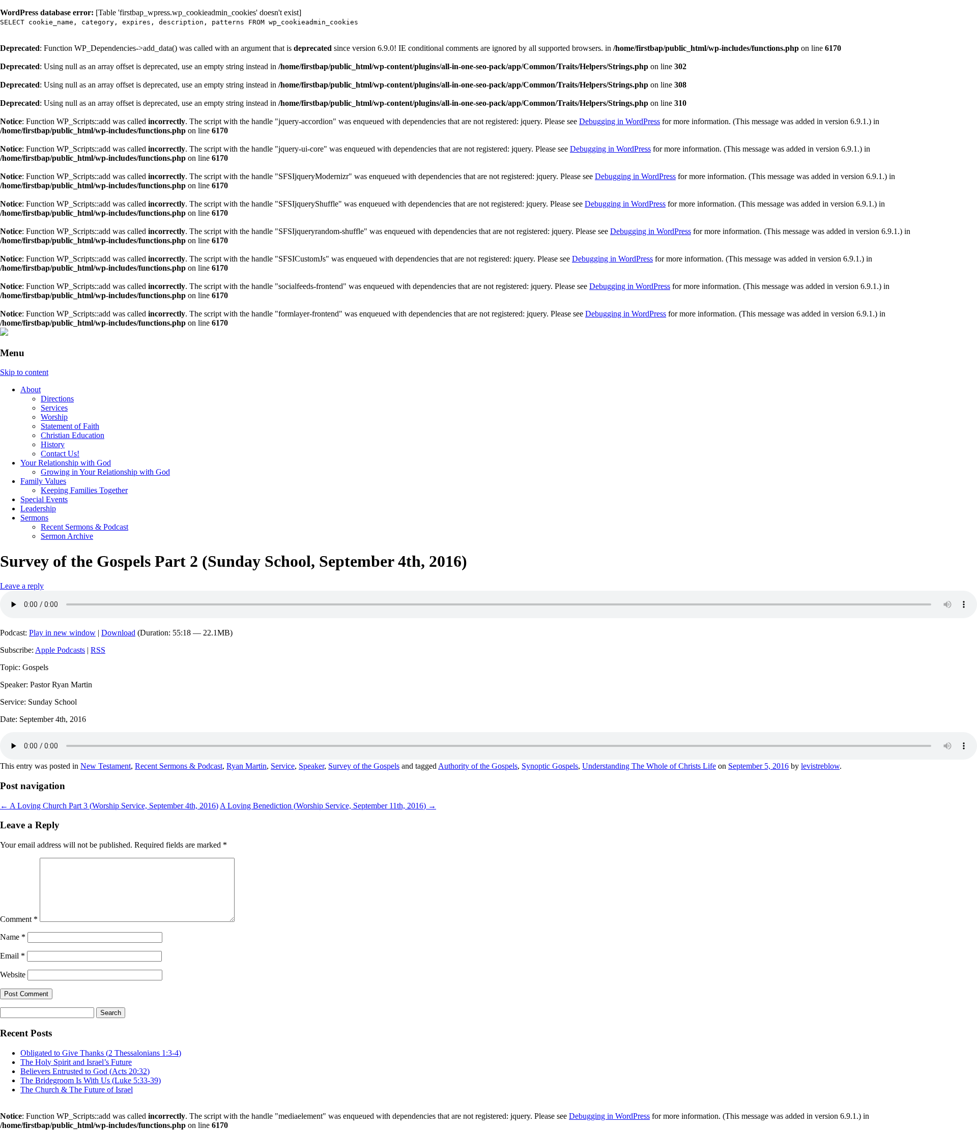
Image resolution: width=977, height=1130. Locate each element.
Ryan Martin (246, 766)
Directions (57, 398)
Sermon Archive (67, 536)
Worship (54, 417)
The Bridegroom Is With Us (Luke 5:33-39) (90, 1080)
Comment (19, 919)
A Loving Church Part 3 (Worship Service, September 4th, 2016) (109, 805)
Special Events (44, 499)
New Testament (105, 766)
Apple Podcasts (60, 650)
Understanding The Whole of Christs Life (649, 766)
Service (283, 766)
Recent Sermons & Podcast (84, 527)
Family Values (43, 481)
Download (118, 632)
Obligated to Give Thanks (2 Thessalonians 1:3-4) (100, 1053)
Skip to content (24, 372)
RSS (98, 650)
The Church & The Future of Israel (76, 1089)
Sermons (34, 517)
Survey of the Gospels (363, 766)
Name (12, 937)
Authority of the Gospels (478, 766)
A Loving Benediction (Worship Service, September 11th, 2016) (328, 805)
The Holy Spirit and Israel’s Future (76, 1062)
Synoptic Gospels (550, 766)
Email (12, 955)
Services (54, 407)
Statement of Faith (70, 426)
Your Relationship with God (65, 462)
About (30, 389)
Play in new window (62, 632)
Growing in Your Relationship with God (105, 472)
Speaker (311, 766)
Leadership (38, 508)
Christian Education (72, 435)
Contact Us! (60, 453)
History (53, 444)
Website (12, 974)
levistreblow (820, 766)
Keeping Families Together (84, 490)
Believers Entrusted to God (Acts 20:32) (85, 1071)
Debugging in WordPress (619, 121)
